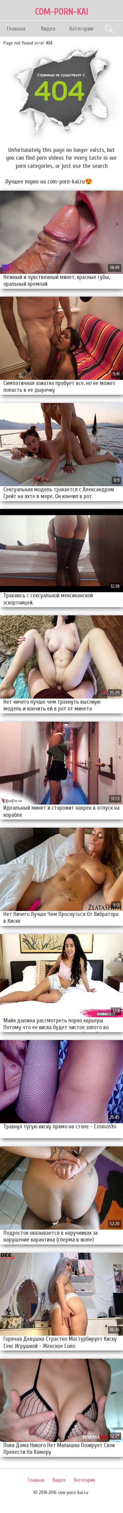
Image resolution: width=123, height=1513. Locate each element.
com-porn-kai (61, 11)
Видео (48, 28)
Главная (16, 28)
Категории (81, 28)
